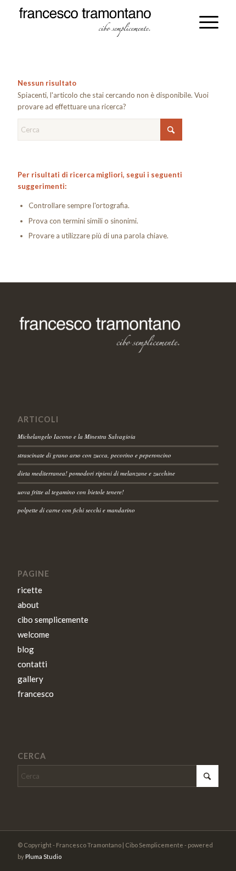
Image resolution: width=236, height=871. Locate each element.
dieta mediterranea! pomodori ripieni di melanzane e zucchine (96, 473)
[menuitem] (203, 22)
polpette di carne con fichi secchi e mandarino (76, 510)
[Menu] (203, 22)
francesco (36, 694)
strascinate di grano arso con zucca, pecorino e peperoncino (94, 455)
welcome (33, 634)
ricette (30, 590)
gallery (30, 679)
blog (26, 649)
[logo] (98, 22)
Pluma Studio (43, 856)
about (28, 605)
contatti (32, 664)
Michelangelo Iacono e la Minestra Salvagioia (77, 436)
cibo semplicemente (53, 619)
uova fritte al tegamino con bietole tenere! (71, 492)
